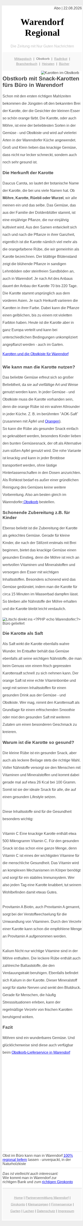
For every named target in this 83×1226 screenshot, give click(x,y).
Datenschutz (46, 1211)
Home (18, 1197)
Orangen (52, 421)
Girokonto (18, 1204)
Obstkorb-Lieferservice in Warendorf (41, 1052)
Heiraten (48, 64)
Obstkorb (30, 502)
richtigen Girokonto (57, 1182)
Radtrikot (60, 58)
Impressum (66, 1211)
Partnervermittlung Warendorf (47, 1197)
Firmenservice (61, 1204)
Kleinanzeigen (38, 1204)
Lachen (28, 1211)
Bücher (64, 64)
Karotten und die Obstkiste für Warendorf (35, 354)
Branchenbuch (26, 64)
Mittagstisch (23, 58)
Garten (15, 1211)
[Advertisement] (41, 1105)
